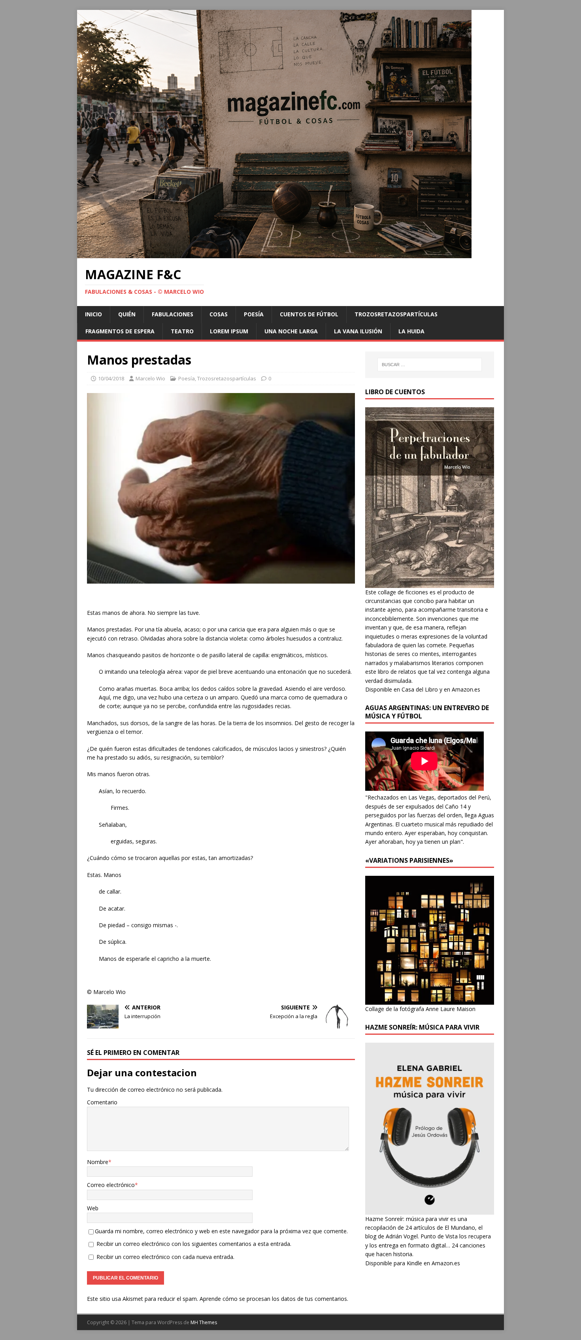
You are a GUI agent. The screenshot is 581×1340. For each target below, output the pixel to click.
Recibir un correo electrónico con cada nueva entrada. (165, 1257)
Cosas (218, 314)
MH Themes (204, 1322)
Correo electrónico (111, 1185)
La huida (411, 331)
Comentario (102, 1102)
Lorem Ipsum (229, 331)
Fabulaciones (172, 314)
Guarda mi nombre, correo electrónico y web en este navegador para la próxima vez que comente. (221, 1231)
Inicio (93, 314)
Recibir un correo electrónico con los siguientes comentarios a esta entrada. (193, 1243)
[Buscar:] (430, 364)
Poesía (254, 314)
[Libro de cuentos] (429, 583)
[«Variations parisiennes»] (429, 1000)
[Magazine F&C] (274, 253)
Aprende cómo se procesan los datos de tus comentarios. (274, 1298)
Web (92, 1208)
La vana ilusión (358, 331)
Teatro (182, 331)
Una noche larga (291, 331)
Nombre (97, 1162)
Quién (127, 314)
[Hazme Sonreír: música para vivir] (429, 1209)
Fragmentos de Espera (120, 331)
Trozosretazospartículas (396, 314)
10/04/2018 (111, 378)
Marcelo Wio (150, 378)
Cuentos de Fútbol (309, 314)
